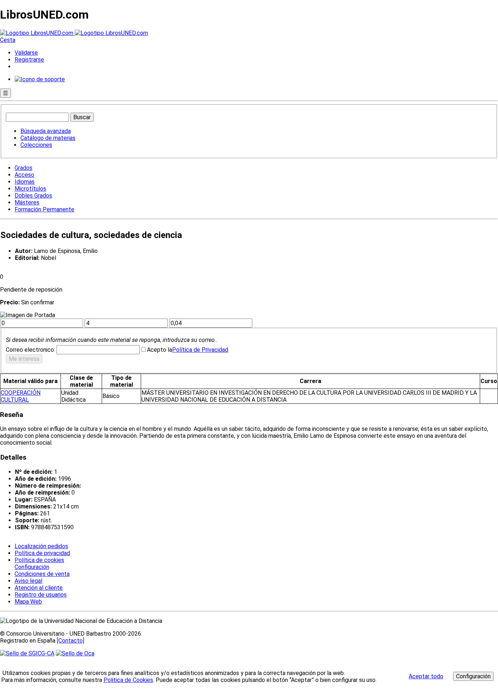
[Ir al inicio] (74, 33)
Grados (23, 167)
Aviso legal (28, 580)
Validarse (26, 52)
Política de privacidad (42, 553)
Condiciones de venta (42, 573)
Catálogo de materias (47, 137)
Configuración (31, 567)
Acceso (24, 174)
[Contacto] (70, 640)
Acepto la (159, 349)
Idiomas (25, 181)
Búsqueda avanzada (45, 131)
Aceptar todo (426, 676)
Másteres (27, 202)
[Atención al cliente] (40, 79)
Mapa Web (28, 601)
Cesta (7, 39)
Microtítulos (30, 188)
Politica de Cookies (128, 679)
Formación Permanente (44, 209)
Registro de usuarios (41, 594)
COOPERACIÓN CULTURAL (20, 396)
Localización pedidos (41, 546)
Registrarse (29, 59)
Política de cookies (39, 560)
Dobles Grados (33, 195)
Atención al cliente (39, 587)
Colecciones (36, 144)
